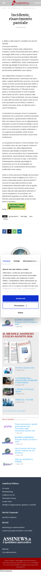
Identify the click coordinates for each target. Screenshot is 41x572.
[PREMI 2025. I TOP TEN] (8, 402)
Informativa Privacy (9, 498)
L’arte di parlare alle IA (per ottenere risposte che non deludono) (25, 450)
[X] (9, 231)
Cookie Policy (7, 501)
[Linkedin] (19, 231)
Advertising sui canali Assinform (13, 527)
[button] (3, 3)
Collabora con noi (8, 495)
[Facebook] (4, 231)
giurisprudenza (13, 216)
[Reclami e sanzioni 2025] (8, 370)
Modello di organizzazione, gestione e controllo (19, 505)
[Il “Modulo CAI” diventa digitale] (8, 392)
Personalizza (19, 305)
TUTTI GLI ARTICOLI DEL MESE (14, 411)
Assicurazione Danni (29, 8)
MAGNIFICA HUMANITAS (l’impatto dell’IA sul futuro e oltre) (26, 322)
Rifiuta (20, 312)
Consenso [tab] (6, 261)
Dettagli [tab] (17, 261)
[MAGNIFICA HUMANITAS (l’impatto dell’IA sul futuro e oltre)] (7, 322)
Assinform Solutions (9, 517)
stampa (5, 219)
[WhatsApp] (14, 231)
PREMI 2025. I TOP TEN (24, 400)
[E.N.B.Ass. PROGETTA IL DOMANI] (7, 462)
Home (4, 8)
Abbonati (5, 549)
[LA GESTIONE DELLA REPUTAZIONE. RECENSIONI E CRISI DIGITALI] (8, 381)
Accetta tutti (20, 298)
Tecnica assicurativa (14, 8)
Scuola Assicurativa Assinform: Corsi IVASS (17, 531)
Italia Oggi (24, 216)
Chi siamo (5, 488)
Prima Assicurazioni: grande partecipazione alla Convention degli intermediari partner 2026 (26, 427)
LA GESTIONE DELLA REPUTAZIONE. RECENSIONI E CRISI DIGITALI (26, 380)
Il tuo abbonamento (9, 552)
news (30, 216)
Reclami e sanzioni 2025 (24, 368)
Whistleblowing (7, 492)
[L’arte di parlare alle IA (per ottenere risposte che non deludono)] (7, 451)
